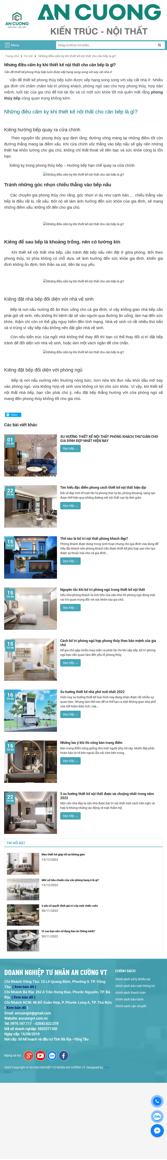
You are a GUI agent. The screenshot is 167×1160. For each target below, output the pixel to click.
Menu (15, 45)
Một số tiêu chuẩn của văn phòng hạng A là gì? (70, 876)
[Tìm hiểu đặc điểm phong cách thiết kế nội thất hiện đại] (30, 506)
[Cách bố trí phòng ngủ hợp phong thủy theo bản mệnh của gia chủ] (30, 659)
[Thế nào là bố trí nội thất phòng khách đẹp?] (30, 557)
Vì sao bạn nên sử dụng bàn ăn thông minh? (68, 927)
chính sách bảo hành (129, 999)
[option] (83, 861)
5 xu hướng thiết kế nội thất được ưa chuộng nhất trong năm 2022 (107, 796)
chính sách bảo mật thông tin (135, 986)
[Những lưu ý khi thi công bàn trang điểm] (30, 761)
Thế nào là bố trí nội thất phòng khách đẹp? (94, 538)
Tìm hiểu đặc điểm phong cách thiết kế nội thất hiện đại (103, 487)
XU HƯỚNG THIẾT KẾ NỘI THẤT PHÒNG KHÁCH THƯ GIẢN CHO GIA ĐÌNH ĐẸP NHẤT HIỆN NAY (109, 438)
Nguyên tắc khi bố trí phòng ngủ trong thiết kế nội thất (102, 589)
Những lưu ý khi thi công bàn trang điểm (91, 742)
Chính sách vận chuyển (131, 1006)
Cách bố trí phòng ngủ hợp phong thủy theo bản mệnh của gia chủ (108, 642)
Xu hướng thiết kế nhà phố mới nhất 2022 (92, 692)
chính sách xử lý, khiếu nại (132, 979)
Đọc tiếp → (70, 448)
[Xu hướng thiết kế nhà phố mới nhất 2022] (30, 710)
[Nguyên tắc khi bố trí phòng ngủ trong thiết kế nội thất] (30, 608)
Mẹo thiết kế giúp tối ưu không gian (63, 850)
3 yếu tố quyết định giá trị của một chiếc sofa (70, 901)
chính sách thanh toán (130, 992)
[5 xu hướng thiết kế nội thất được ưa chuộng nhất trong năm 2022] (30, 812)
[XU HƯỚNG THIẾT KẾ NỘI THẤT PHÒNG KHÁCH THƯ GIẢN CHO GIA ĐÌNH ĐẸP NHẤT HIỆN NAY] (30, 455)
